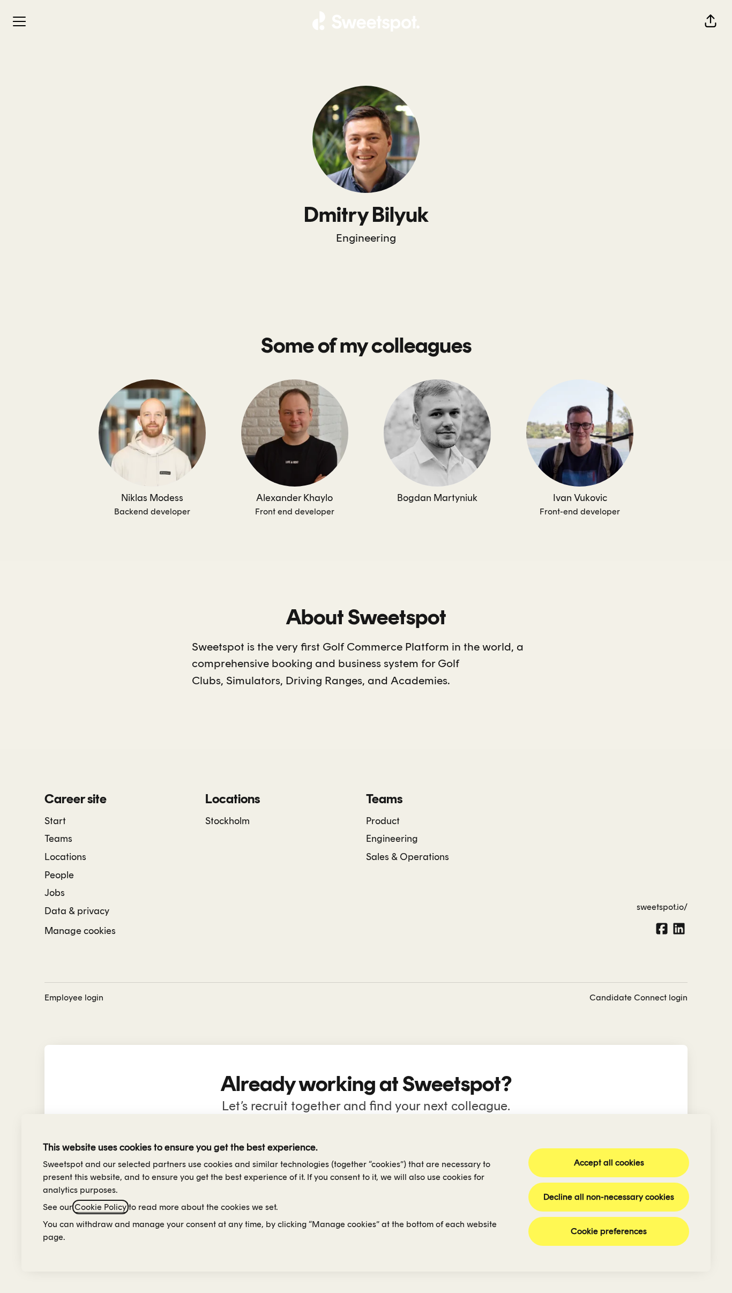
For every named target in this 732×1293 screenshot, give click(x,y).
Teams (58, 838)
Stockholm (227, 821)
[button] (711, 21)
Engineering (366, 237)
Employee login (73, 997)
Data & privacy (76, 911)
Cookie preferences (609, 1231)
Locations (65, 857)
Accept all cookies (609, 1162)
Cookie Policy (100, 1207)
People (59, 875)
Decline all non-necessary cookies (608, 1197)
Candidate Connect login (638, 997)
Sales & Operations (407, 857)
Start (55, 821)
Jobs (54, 893)
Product (383, 821)
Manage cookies (80, 931)
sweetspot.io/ (662, 907)
